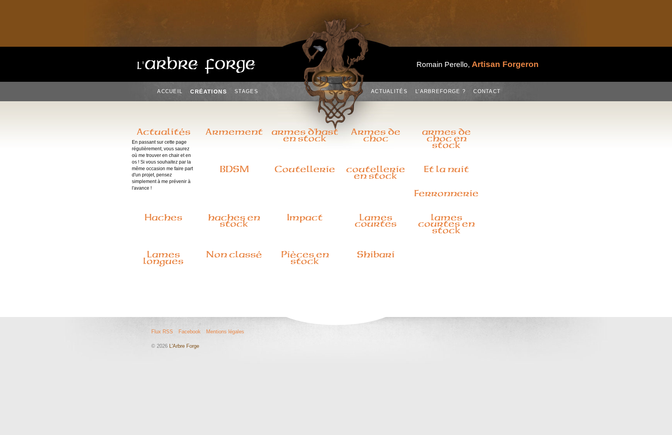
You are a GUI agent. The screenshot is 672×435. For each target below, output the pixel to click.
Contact (486, 91)
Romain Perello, (477, 64)
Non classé (234, 254)
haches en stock (234, 220)
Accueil (169, 91)
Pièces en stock (305, 257)
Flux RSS (162, 332)
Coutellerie (305, 169)
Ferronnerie (446, 193)
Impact (305, 217)
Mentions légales (225, 332)
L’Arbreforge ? (440, 91)
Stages (246, 91)
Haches (163, 217)
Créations (208, 91)
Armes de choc (376, 135)
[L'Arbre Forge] (196, 65)
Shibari (376, 254)
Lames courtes (376, 220)
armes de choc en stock (446, 138)
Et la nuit (446, 169)
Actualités (389, 91)
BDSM (234, 169)
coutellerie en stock (375, 172)
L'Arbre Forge (184, 346)
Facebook (189, 332)
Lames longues (163, 257)
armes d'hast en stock (304, 135)
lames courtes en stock (446, 224)
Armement (234, 131)
